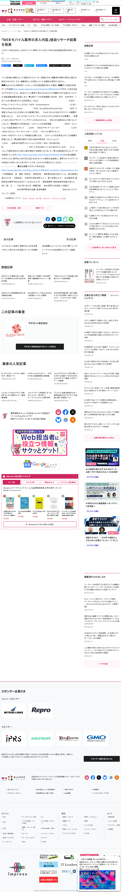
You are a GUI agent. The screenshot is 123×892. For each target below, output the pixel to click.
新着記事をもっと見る (104, 120)
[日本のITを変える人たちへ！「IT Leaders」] (69, 865)
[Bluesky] (105, 777)
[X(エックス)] (73, 412)
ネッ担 (27, 418)
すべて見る (104, 664)
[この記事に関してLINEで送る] (71, 219)
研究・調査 (96, 2)
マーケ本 (11, 482)
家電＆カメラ (49, 482)
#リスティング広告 (59, 198)
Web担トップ (5, 31)
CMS (83, 25)
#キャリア (47, 198)
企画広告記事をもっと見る (104, 437)
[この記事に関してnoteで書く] (65, 219)
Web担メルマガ (56, 11)
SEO (3, 25)
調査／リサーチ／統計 (97, 25)
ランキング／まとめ (69, 833)
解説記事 (111, 817)
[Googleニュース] (65, 420)
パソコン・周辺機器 (68, 482)
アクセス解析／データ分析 (50, 25)
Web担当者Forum (12, 10)
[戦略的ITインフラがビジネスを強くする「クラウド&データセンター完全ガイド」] (48, 857)
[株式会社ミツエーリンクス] (13, 710)
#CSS (25, 198)
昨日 (90, 141)
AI (29, 25)
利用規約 (96, 789)
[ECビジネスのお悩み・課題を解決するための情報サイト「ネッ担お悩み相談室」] (48, 880)
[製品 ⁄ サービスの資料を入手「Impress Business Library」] (48, 873)
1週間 (102, 141)
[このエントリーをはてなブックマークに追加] (59, 219)
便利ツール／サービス (70, 829)
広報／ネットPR (8, 838)
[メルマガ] (58, 412)
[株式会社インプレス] (17, 869)
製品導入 (58, 3)
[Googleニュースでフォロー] (111, 777)
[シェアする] (48, 219)
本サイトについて (13, 789)
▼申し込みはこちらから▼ (89, 869)
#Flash (31, 198)
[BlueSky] (58, 420)
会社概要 (68, 793)
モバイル (44, 838)
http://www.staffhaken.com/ (41, 170)
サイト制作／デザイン (70, 25)
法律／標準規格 (8, 833)
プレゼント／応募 (114, 825)
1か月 (114, 141)
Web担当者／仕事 (48, 828)
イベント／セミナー (91, 829)
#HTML (39, 198)
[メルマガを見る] (87, 777)
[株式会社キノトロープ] (41, 738)
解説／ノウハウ (68, 817)
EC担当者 (43, 3)
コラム (65, 825)
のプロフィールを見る (40, 346)
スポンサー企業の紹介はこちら (102, 759)
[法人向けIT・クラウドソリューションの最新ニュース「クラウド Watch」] (48, 865)
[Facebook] (65, 412)
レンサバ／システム (48, 833)
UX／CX (25, 833)
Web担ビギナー (40, 11)
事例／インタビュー (91, 817)
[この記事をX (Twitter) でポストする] (53, 219)
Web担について (85, 11)
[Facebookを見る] (93, 777)
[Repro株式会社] (41, 710)
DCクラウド (88, 2)
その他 (44, 842)
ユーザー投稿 (16, 31)
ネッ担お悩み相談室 (38, 418)
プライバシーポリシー (15, 793)
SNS (35, 25)
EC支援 (89, 4)
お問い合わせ (69, 789)
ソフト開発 (76, 2)
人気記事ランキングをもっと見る (104, 247)
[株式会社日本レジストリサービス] (13, 738)
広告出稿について (101, 11)
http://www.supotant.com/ (14, 170)
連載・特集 (70, 11)
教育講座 (83, 4)
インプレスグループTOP (101, 793)
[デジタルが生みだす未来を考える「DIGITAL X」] (69, 873)
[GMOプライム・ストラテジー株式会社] (96, 738)
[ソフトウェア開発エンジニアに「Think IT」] (69, 857)
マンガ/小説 (88, 825)
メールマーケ (7, 842)
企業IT (70, 2)
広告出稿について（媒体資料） (45, 789)
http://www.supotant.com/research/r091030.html (37, 89)
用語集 (110, 829)
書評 (86, 821)
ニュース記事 (112, 821)
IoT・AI (82, 2)
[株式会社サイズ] (69, 738)
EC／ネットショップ (28, 838)
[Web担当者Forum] (13, 778)
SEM (23, 842)
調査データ (66, 821)
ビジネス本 (30, 482)
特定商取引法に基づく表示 (45, 793)
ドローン (78, 4)
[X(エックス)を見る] (99, 777)
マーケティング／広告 (16, 25)
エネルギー (72, 4)
